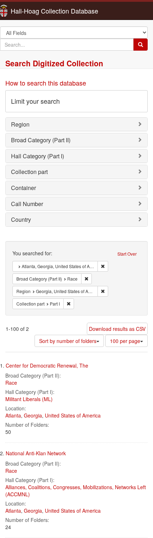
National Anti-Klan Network (36, 453)
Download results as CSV (117, 328)
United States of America (73, 415)
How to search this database (45, 82)
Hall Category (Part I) (37, 156)
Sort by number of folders (67, 340)
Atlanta (13, 415)
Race (11, 382)
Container (23, 188)
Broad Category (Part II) (40, 140)
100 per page (125, 340)
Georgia (33, 415)
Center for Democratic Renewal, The (47, 365)
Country (21, 219)
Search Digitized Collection (54, 63)
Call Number (27, 204)
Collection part (29, 172)
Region (20, 124)
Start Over (127, 254)
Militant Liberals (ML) (29, 399)
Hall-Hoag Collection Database (32, 10)
